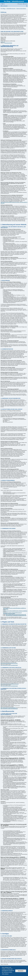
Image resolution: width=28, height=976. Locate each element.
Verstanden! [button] (20, 970)
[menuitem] (3, 4)
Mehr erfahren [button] (5, 973)
